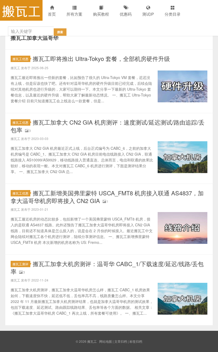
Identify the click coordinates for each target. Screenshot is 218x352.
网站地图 (105, 341)
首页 (52, 14)
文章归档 (120, 341)
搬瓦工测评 (20, 264)
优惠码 (126, 14)
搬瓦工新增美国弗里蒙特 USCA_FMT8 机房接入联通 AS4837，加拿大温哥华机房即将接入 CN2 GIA (107, 197)
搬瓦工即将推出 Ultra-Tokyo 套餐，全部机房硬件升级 (101, 58)
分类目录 (173, 14)
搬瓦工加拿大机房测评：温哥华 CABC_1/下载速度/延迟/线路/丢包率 (107, 267)
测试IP (148, 14)
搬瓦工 (21, 10)
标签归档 (135, 341)
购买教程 (101, 14)
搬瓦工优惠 (20, 58)
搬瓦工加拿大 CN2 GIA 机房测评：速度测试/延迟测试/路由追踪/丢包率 (107, 126)
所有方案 (74, 14)
